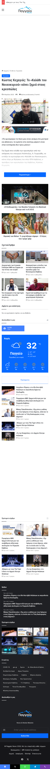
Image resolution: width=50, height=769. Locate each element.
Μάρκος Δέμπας (35, 675)
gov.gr (15, 667)
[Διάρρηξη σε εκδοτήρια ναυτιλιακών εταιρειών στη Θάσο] (40, 641)
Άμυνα (22, 667)
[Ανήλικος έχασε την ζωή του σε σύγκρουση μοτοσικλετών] (9, 650)
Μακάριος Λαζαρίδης (10, 679)
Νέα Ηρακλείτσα (26, 679)
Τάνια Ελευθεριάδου (19, 687)
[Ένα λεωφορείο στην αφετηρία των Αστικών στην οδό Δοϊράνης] (13, 284)
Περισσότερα (24, 175)
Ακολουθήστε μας (8, 697)
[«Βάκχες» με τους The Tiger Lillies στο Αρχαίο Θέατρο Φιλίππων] (8, 426)
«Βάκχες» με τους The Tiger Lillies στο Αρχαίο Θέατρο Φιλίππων (11, 571)
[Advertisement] (25, 42)
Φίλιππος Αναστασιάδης (11, 690)
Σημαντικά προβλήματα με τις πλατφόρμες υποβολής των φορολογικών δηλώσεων (36, 295)
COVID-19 (6, 667)
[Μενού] (3, 10)
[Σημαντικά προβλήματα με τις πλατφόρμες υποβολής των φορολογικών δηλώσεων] (37, 284)
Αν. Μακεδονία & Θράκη (36, 667)
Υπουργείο (32, 687)
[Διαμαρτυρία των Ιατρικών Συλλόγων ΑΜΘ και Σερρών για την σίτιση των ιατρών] (13, 257)
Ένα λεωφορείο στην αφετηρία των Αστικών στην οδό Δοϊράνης (13, 295)
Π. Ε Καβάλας (25, 683)
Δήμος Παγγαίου (23, 671)
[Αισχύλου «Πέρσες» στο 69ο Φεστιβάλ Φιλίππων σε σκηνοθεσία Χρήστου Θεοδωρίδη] (8, 390)
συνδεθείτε (26, 313)
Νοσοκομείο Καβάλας (10, 683)
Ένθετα (12, 71)
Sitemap (28, 754)
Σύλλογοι (6, 687)
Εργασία (19, 71)
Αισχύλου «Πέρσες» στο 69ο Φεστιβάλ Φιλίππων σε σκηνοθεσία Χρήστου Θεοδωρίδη (29, 389)
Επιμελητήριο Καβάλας (10, 675)
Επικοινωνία (36, 754)
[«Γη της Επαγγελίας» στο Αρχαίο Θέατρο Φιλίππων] (8, 436)
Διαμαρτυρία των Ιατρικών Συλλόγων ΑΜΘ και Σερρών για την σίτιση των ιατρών (12, 267)
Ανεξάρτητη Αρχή (9, 671)
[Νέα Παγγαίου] (25, 9)
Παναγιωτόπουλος (39, 683)
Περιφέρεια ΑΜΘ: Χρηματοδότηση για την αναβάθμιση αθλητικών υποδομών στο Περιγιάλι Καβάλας (31, 400)
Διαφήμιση (19, 754)
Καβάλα (24, 675)
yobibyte (36, 750)
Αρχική (6, 71)
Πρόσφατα (25, 380)
